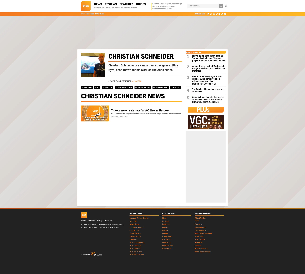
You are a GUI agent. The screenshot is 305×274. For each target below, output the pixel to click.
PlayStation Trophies (203, 233)
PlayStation (99, 8)
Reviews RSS (167, 248)
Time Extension (201, 248)
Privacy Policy (135, 233)
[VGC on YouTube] (219, 14)
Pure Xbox (199, 236)
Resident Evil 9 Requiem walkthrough (167, 4)
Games (165, 233)
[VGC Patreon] (208, 14)
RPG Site (198, 242)
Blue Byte (108, 87)
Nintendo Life (200, 230)
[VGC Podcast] (211, 14)
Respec (198, 245)
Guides (141, 4)
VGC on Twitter (136, 251)
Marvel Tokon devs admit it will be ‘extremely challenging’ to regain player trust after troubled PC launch (209, 58)
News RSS (166, 242)
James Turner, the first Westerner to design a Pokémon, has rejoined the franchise (208, 68)
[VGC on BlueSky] (217, 14)
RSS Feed (133, 239)
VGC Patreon (135, 245)
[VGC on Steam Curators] (225, 14)
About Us (133, 221)
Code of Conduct (136, 227)
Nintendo (115, 8)
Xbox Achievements (203, 251)
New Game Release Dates (162, 9)
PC (98, 87)
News (98, 4)
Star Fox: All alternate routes (163, 6)
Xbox (108, 8)
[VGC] (86, 6)
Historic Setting (144, 87)
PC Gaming (125, 8)
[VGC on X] (214, 14)
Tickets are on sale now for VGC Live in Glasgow (140, 110)
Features (126, 4)
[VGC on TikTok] (222, 14)
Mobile (134, 8)
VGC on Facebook (137, 242)
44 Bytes (96, 253)
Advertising (134, 224)
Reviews (111, 4)
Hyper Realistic (161, 87)
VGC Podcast (135, 248)
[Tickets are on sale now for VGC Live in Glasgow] (95, 113)
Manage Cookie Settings (139, 218)
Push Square (200, 239)
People (165, 230)
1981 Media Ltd (89, 220)
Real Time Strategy (125, 87)
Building (176, 87)
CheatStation (200, 218)
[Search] (221, 6)
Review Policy (135, 236)
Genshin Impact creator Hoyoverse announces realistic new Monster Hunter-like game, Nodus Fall (208, 99)
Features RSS (167, 245)
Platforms (166, 239)
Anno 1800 (136, 81)
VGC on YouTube (137, 254)
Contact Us (134, 230)
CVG (197, 221)
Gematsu (198, 224)
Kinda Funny (200, 227)
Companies (167, 236)
